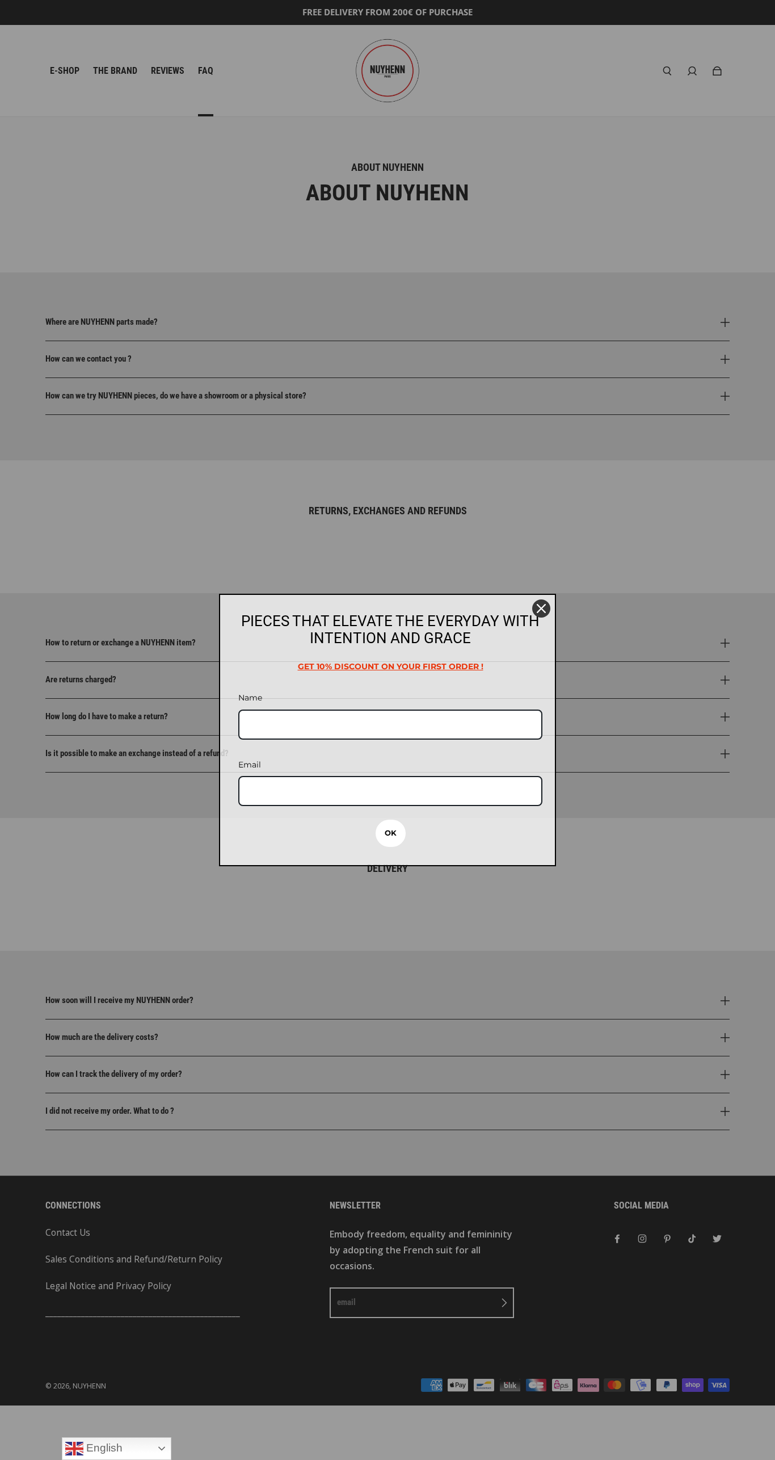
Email (249, 765)
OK (391, 832)
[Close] (541, 608)
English (103, 1448)
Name (250, 698)
